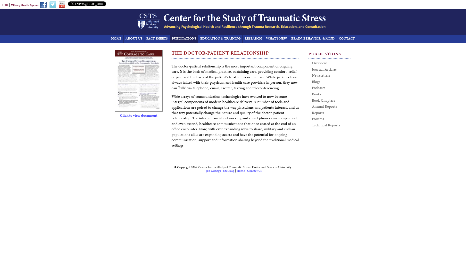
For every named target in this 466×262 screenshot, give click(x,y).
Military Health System (25, 5)
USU (5, 5)
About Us (133, 38)
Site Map (228, 171)
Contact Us (254, 171)
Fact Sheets (157, 38)
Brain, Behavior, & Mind (313, 38)
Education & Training (220, 38)
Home (241, 171)
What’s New (276, 38)
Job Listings (213, 171)
